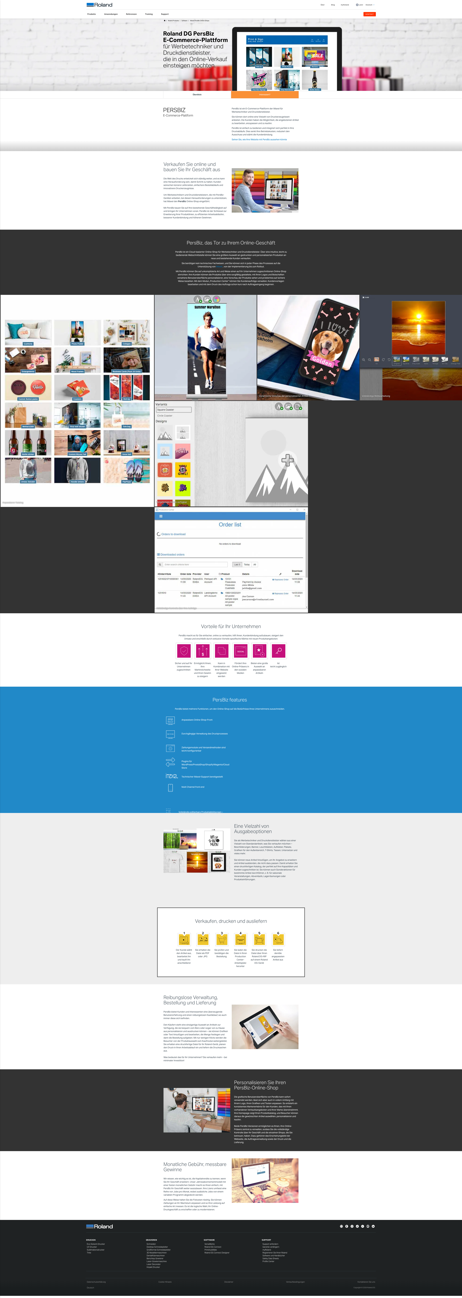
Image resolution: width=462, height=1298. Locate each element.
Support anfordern (270, 1244)
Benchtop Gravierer (155, 1258)
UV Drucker (92, 1247)
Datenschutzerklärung (96, 1282)
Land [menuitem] (361, 5)
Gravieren (151, 1240)
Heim (164, 20)
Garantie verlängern (271, 1247)
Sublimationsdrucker (95, 1250)
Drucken (91, 1240)
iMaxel (219, 266)
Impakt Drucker (153, 1267)
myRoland (267, 1250)
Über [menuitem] (323, 5)
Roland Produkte (173, 21)
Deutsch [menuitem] (369, 5)
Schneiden (151, 1244)
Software (184, 21)
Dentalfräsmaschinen (156, 1255)
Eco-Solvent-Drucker (96, 1244)
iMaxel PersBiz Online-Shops (199, 21)
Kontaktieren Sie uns (366, 1282)
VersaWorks (210, 1244)
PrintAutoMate (211, 1250)
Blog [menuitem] (333, 5)
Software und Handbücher (274, 1255)
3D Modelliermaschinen (157, 1252)
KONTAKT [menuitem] (370, 14)
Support (266, 1240)
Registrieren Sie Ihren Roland (275, 1252)
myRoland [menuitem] (345, 5)
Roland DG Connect (213, 1247)
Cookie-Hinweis (165, 1282)
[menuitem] (92, 14)
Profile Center (268, 1261)
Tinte (89, 1252)
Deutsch (90, 1287)
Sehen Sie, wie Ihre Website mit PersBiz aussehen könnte (259, 139)
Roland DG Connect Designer (217, 1252)
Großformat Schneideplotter (159, 1250)
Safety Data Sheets (271, 1258)
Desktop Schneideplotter (157, 1247)
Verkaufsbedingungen (295, 1282)
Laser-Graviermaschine (157, 1261)
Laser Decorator (154, 1264)
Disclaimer (228, 1282)
